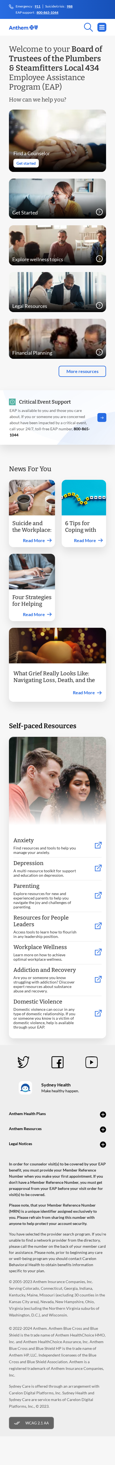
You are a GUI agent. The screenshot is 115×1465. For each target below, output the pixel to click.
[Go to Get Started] (99, 212)
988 (70, 6)
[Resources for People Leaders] (98, 926)
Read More (34, 540)
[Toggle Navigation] (101, 27)
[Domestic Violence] (98, 1013)
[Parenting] (98, 895)
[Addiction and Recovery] (98, 979)
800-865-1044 (47, 12)
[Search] (65, 27)
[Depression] (98, 868)
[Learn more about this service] (99, 258)
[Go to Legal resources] (99, 305)
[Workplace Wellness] (98, 952)
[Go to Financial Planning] (99, 352)
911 (37, 6)
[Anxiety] (98, 845)
